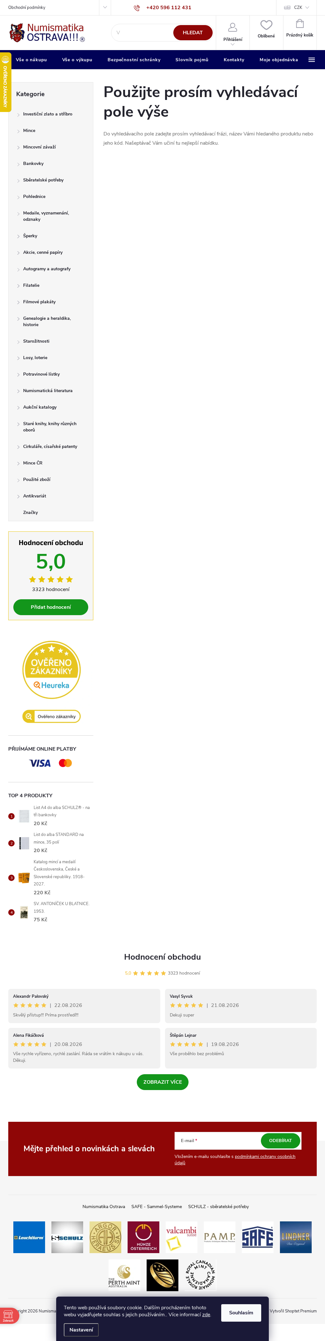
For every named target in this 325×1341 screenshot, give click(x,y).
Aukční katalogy (39, 407)
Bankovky (33, 164)
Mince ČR (33, 463)
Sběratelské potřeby (43, 180)
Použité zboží (36, 480)
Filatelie (31, 285)
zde (206, 1314)
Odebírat (280, 1141)
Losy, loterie (35, 358)
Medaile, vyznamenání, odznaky (46, 216)
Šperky (30, 236)
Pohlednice (34, 197)
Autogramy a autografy (46, 269)
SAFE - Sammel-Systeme (156, 1207)
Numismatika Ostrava (104, 1207)
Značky (30, 512)
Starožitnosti (36, 341)
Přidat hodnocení (51, 607)
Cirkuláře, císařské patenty (50, 447)
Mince (29, 131)
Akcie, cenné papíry (43, 252)
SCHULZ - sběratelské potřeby (218, 1207)
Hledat (193, 32)
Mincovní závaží (39, 147)
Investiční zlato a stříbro (47, 114)
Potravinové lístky (41, 374)
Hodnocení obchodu (162, 957)
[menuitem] (31, 60)
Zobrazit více (162, 1082)
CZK (298, 7)
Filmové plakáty (39, 302)
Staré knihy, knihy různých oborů (49, 427)
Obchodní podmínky (26, 7)
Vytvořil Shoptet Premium (293, 1311)
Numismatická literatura (48, 391)
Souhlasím (241, 1312)
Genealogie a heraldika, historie (47, 321)
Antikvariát (34, 496)
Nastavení (81, 1329)
